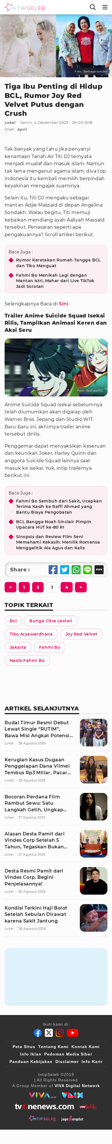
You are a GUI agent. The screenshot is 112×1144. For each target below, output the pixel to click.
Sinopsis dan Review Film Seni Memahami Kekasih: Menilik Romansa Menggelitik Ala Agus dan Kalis (58, 542)
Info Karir (92, 1061)
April (22, 129)
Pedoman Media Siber (68, 1054)
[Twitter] (49, 1033)
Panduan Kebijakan (31, 1061)
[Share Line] (87, 570)
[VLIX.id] (72, 1095)
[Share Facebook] (53, 570)
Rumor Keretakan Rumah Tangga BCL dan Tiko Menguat (58, 262)
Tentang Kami (53, 1046)
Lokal (10, 122)
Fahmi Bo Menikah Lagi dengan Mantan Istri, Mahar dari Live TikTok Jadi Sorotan (55, 281)
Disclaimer (67, 1061)
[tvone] (44, 1107)
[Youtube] (72, 1033)
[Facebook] (38, 1033)
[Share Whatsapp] (76, 570)
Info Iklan (30, 1054)
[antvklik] (88, 1107)
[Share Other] (99, 570)
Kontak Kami (86, 1046)
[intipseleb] (42, 1118)
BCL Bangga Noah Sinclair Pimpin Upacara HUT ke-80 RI (53, 524)
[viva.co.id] (42, 1095)
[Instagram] (60, 1033)
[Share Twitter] (64, 570)
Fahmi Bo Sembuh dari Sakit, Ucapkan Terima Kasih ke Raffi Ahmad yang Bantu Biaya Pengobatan (59, 506)
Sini (63, 304)
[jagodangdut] (72, 1118)
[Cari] (93, 7)
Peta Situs (24, 1046)
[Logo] (23, 7)
